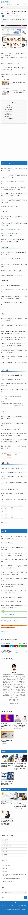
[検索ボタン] (22, 2)
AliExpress (9, 107)
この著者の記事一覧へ (14, 703)
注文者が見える (10, 118)
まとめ (6, 121)
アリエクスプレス (9, 614)
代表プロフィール (7, 843)
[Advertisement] (14, 142)
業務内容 (5, 848)
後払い (8, 113)
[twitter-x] (15, 700)
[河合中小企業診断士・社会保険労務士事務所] (5, 2)
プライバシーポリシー (6, 905)
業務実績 (5, 854)
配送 (8, 116)
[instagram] (18, 700)
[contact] (16, 902)
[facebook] (13, 700)
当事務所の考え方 (7, 846)
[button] (3, 646)
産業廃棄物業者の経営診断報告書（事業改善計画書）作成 (14, 875)
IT (3, 15)
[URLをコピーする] (25, 646)
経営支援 (5, 868)
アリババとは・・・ (9, 105)
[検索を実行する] (25, 897)
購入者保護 (9, 114)
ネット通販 (14, 639)
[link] (10, 700)
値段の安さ (9, 111)
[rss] (14, 902)
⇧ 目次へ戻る (4, 522)
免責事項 (12, 905)
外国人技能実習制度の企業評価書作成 (11, 878)
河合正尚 (14, 672)
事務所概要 (5, 840)
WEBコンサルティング (8, 881)
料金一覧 (5, 851)
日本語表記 (9, 109)
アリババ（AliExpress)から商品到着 (17, 83)
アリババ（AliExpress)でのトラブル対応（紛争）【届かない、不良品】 (17, 92)
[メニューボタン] (26, 2)
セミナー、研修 (6, 865)
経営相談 (5, 871)
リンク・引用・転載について (20, 905)
